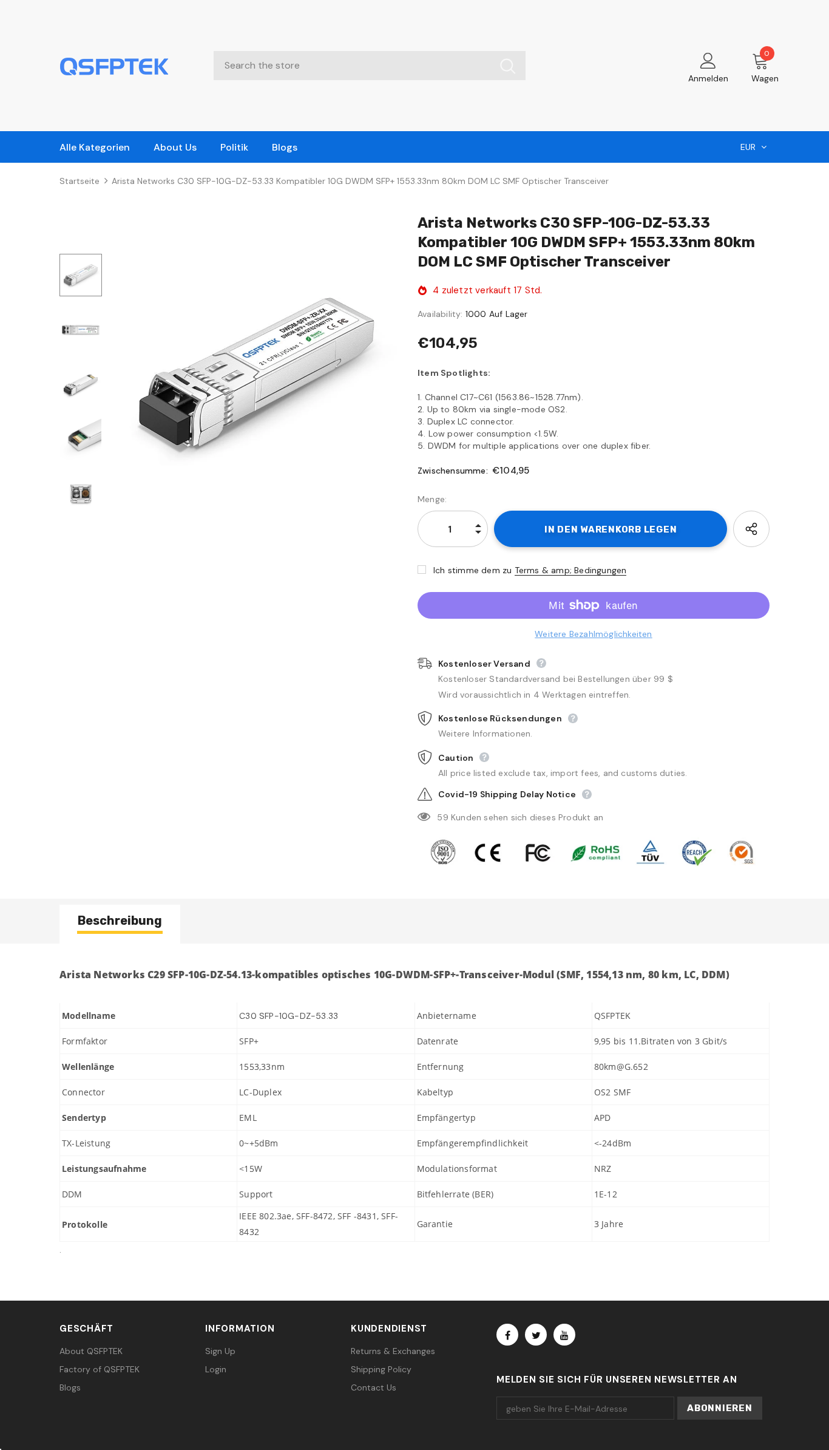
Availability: (440, 313)
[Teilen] (751, 529)
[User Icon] (708, 60)
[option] (256, 372)
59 (442, 817)
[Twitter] (536, 1335)
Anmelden (708, 78)
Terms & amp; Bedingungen (571, 570)
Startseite (79, 180)
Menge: (432, 499)
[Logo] (127, 65)
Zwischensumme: (453, 470)
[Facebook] (507, 1335)
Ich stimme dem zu (472, 570)
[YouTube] (564, 1335)
